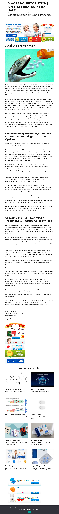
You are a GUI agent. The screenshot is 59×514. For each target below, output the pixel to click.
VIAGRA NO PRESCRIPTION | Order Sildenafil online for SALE (28, 7)
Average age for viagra (12, 311)
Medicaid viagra (36, 440)
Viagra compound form (13, 389)
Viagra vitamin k (10, 319)
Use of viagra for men (12, 466)
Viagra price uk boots (38, 389)
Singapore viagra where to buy (14, 313)
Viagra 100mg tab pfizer (39, 466)
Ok (30, 511)
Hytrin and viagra (10, 317)
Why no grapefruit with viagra (15, 414)
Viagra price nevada (37, 414)
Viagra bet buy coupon (12, 440)
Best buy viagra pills (11, 315)
